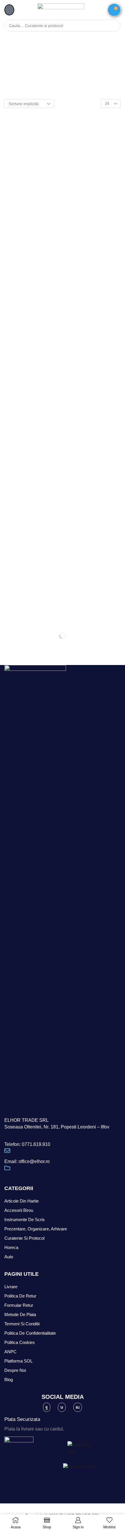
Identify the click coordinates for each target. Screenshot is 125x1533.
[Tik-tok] (62, 1407)
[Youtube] (77, 1407)
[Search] (113, 25)
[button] (9, 9)
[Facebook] (46, 1407)
